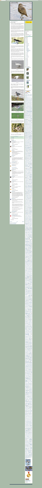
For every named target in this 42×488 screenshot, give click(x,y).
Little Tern (30, 303)
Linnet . (25, 296)
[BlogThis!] (11, 138)
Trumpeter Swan (31, 430)
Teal (25, 414)
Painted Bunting (26, 336)
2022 (26, 41)
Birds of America (28, 140)
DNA (31, 204)
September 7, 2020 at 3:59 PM (14, 149)
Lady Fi (12, 185)
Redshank (13, 137)
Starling (26, 405)
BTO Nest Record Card (27, 164)
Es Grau (26, 215)
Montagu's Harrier (30, 320)
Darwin (27, 201)
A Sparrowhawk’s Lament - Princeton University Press (28, 102)
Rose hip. (26, 374)
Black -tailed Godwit (26, 144)
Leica (31, 286)
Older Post (23, 221)
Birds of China (30, 140)
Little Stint (28, 303)
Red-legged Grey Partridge (27, 357)
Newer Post (11, 221)
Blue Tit (29, 153)
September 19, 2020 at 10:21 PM (15, 218)
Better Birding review (27, 125)
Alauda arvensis (29, 105)
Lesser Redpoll (30, 288)
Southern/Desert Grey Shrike (30, 399)
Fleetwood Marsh (27, 224)
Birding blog (31, 135)
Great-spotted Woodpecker (28, 245)
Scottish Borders (31, 384)
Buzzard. (31, 168)
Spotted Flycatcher (27, 403)
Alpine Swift (28, 106)
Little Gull (29, 300)
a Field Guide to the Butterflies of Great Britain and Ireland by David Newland (28, 100)
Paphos (29, 336)
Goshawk (30, 240)
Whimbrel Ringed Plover (27, 441)
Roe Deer (28, 373)
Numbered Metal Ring (29, 328)
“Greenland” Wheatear (29, 95)
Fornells (26, 225)
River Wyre (28, 371)
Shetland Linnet (30, 387)
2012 (26, 63)
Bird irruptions (30, 128)
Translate (30, 35)
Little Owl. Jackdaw (26, 302)
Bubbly (30, 166)
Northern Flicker (29, 327)
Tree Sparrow (28, 428)
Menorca (28, 315)
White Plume (31, 442)
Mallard (28, 309)
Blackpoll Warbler (30, 151)
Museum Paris (30, 322)
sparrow (30, 400)
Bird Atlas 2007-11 (26, 127)
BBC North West (26, 122)
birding (26, 135)
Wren (31, 453)
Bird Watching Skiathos (27, 134)
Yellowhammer (26, 457)
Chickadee (27, 179)
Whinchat (30, 441)
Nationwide (26, 324)
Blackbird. (31, 150)
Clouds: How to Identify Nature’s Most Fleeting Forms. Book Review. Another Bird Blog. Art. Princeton (28, 182)
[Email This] (11, 138)
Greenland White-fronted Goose (28, 249)
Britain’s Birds (27, 160)
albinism (31, 105)
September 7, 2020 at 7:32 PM (14, 154)
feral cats (28, 222)
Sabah (27, 377)
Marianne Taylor (26, 310)
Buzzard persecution (28, 168)
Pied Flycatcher (26, 341)
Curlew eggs (26, 198)
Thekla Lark (31, 425)
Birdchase (30, 134)
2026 (26, 38)
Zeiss (25, 458)
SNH (26, 396)
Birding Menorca (30, 137)
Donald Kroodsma (29, 205)
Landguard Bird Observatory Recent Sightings (28, 80)
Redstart (28, 360)
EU (30, 215)
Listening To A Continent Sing (29, 297)
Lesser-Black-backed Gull (29, 291)
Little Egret (30, 299)
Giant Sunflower (28, 234)
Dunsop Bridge (26, 208)
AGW (25, 105)
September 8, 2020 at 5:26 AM (14, 184)
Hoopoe (28, 260)
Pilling (25, 344)
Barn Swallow (29, 120)
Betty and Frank (31, 125)
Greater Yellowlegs (27, 246)
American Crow (31, 106)
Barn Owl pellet (29, 119)
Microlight (30, 318)
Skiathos (26, 392)
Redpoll (27, 359)
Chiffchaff (30, 179)
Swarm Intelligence (29, 412)
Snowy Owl (30, 397)
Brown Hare (29, 163)
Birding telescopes (30, 138)
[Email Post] (17, 136)
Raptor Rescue (26, 352)
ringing (26, 370)
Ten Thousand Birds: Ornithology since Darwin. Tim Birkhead (28, 416)
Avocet (28, 115)
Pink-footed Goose (29, 346)
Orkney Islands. (31, 331)
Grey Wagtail (30, 252)
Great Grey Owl (27, 242)
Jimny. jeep (28, 272)
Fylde (29, 228)
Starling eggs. (29, 405)
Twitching (26, 433)
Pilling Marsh (28, 344)
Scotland (26, 384)
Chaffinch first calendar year (27, 178)
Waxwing (26, 438)
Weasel (28, 438)
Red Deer (26, 353)
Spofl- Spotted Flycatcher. (30, 402)
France (30, 225)
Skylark (26, 394)
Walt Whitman (29, 437)
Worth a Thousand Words (14, 167)
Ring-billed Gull (29, 368)
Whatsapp (28, 439)
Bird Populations (29, 131)
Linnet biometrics (28, 296)
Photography (30, 340)
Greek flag (29, 247)
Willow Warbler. (28, 449)
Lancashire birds (27, 280)
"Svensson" (26, 96)
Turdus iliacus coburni (29, 431)
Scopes (30, 383)
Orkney (28, 331)
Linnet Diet (31, 296)
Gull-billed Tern (29, 253)
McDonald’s (30, 312)
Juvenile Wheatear (30, 275)
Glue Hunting (31, 235)
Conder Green (27, 192)
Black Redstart (26, 145)
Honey (29, 259)
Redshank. (26, 360)
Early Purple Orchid (29, 208)
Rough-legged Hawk (28, 375)
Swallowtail (26, 412)
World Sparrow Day (29, 453)
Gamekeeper (31, 231)
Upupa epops (29, 434)
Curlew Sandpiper (29, 198)
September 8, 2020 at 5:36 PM (14, 197)
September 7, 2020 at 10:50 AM (15, 144)
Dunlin (28, 207)
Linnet (29, 295)
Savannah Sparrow (29, 381)
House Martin (28, 261)
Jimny (25, 272)
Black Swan (30, 145)
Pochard (26, 347)
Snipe (27, 396)
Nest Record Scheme (27, 325)
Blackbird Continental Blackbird (27, 150)
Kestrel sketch (28, 277)
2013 (26, 62)
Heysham (26, 258)
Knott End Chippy (30, 278)
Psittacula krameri (27, 349)
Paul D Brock (30, 337)
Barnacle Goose (26, 121)
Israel (26, 269)
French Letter (27, 48)
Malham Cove (26, 309)
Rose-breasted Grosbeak (29, 374)
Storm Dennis (26, 408)
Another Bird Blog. (26, 113)
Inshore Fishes (27, 268)
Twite (28, 433)
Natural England (29, 324)
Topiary (26, 427)
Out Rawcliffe (27, 332)
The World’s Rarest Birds (27, 425)
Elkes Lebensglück (14, 211)
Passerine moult (26, 337)
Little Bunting (27, 299)
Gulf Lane (26, 253)
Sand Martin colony (27, 378)
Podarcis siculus (29, 347)
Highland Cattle (29, 258)
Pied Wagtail (26, 342)
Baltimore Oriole (30, 117)
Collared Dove (30, 183)
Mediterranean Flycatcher (30, 314)
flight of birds (30, 224)
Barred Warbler (30, 121)
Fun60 (12, 188)
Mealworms (26, 314)
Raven (30, 352)
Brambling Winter (30, 158)
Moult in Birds (30, 321)
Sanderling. (30, 380)
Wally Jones (13, 198)
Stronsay (31, 408)
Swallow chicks (28, 411)
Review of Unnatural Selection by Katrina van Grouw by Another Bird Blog (28, 366)
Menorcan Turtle (30, 317)
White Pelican (28, 442)
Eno (25, 214)
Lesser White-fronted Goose (30, 290)
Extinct (28, 221)
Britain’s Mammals (30, 161)
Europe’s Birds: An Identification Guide (28, 217)
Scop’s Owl (29, 383)
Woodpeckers (26, 452)
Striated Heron (29, 408)
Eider (26, 212)
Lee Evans (30, 286)
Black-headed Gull (29, 147)
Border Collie (30, 157)
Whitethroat (31, 444)
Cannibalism (26, 171)
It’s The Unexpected (28, 269)
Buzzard (31, 167)
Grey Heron (28, 250)
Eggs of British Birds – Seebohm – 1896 (28, 210)
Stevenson (13, 191)
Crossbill (31, 195)
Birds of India (29, 141)
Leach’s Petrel (28, 286)
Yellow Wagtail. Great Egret (28, 455)
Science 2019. (26, 383)
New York (30, 325)
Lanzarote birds (29, 283)
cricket (25, 195)
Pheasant (30, 339)
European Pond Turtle (29, 218)
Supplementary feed (27, 409)
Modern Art (26, 320)
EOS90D (27, 214)
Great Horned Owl (30, 242)
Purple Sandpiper (30, 350)
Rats (28, 352)
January (27, 57)
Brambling (26, 158)
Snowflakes (28, 397)
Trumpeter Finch (26, 430)
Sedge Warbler (27, 386)
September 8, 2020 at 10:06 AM (15, 190)
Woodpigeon (29, 452)
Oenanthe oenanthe (27, 330)
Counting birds (29, 194)
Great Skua (27, 243)
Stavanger (31, 405)
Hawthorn (28, 255)
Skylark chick (29, 394)
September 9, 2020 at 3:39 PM (14, 210)
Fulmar (27, 228)
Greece (30, 246)
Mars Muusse (30, 310)
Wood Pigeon (26, 450)
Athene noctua (26, 114)
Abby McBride (30, 103)
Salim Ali (29, 377)
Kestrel (28, 276)
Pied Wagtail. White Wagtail (29, 343)
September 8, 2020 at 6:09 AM (14, 187)
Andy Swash (27, 110)
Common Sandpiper (30, 190)
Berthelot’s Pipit (26, 124)
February (27, 56)
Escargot (28, 215)
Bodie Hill (31, 154)
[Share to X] (12, 138)
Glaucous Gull (26, 235)
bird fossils (28, 128)
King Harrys (30, 277)
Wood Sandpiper (29, 450)
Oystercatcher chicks (27, 334)
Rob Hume (30, 371)
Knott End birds (27, 278)
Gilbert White (31, 234)
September (28, 45)
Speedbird (26, 402)
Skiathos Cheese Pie (28, 393)
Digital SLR (28, 204)
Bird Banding (30, 127)
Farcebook (31, 221)
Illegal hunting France (27, 266)
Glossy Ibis (29, 235)
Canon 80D (29, 171)
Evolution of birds (26, 221)
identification (28, 265)
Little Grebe (27, 300)
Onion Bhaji (26, 331)
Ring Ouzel (27, 368)
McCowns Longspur (26, 312)
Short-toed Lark (27, 390)
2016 (26, 60)
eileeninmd (13, 155)
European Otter (26, 218)
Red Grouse (30, 353)
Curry (31, 198)
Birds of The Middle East (27, 142)
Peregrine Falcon (26, 339)
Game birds (28, 231)
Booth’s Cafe (28, 157)
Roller (30, 373)
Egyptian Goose (30, 211)
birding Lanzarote (27, 137)
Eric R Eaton (30, 214)
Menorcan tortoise (27, 317)
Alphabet (26, 106)
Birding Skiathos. (27, 138)
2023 (26, 40)
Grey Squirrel (26, 252)
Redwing (31, 360)
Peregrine (30, 338)
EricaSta (13, 145)
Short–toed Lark (31, 390)
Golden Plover (30, 237)
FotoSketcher (28, 225)
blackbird (30, 149)
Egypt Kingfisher (27, 211)
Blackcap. (27, 151)
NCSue (12, 150)
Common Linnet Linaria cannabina (28, 186)
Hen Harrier (30, 256)
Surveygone (30, 409)
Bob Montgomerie (29, 154)
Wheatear (30, 439)
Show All (31, 89)
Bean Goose (29, 122)
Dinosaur (30, 204)
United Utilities (31, 433)
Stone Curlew (30, 406)
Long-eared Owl (27, 306)
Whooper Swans (29, 445)
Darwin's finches (30, 201)
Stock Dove (27, 406)
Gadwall (29, 230)
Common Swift (30, 191)
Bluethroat (26, 154)
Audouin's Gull (30, 114)
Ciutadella (26, 180)
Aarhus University (26, 103)
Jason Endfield (28, 271)
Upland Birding (26, 434)
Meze (26, 318)
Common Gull (29, 185)
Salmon (30, 377)
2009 (26, 65)
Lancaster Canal (30, 281)
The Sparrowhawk (30, 424)
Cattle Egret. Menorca (28, 175)
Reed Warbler (30, 362)
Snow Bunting (30, 396)
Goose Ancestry (26, 240)
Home (17, 221)
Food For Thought (13, 22)
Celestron (31, 175)
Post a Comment (12, 219)
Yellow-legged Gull (27, 456)
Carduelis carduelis (29, 172)
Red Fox (28, 353)
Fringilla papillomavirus (30, 227)
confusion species (30, 192)
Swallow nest (30, 411)
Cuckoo (30, 197)
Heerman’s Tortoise (27, 256)
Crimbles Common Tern (28, 195)
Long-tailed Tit (30, 306)
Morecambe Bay (26, 321)
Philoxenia (28, 340)
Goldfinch (26, 238)
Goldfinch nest (28, 239)
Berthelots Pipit (30, 124)
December (27, 43)
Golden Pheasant (27, 237)
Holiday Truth (27, 259)
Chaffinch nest (31, 178)
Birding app (28, 135)
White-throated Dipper (27, 444)
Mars (28, 310)
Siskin (30, 391)
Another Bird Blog (14, 2)
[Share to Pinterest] (13, 138)
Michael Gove (28, 318)
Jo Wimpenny (30, 272)
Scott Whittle (28, 384)
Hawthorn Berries (30, 255)
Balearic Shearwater (26, 117)
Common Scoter (27, 191)
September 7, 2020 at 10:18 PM (15, 168)
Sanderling (26, 380)
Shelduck (27, 387)
